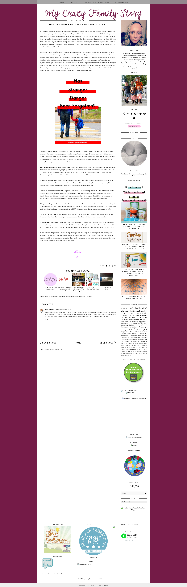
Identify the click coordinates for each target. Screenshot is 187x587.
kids (133, 317)
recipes (142, 334)
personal (124, 315)
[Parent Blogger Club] (114, 527)
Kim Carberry (49, 309)
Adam (142, 319)
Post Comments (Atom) (57, 349)
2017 (46, 296)
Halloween (132, 330)
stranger (89, 296)
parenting (138, 310)
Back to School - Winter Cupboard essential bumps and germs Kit (134, 226)
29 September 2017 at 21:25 (62, 309)
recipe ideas (124, 335)
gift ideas (142, 345)
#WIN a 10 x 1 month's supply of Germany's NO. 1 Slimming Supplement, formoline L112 (134, 272)
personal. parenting (138, 335)
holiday (135, 341)
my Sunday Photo (130, 334)
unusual (123, 355)
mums (145, 326)
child (126, 317)
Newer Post (49, 342)
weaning (123, 330)
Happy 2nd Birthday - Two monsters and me (134, 297)
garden (144, 351)
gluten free (144, 347)
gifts (130, 339)
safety (128, 345)
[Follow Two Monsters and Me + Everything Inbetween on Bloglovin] (134, 128)
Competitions (121, 2)
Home (61, 2)
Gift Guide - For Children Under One (93, 288)
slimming (125, 349)
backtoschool (135, 337)
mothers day (143, 339)
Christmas (143, 315)
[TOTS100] (130, 392)
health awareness (130, 319)
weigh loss (128, 355)
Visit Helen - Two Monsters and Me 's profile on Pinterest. (134, 175)
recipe (134, 328)
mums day (123, 347)
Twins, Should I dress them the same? (50, 288)
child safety (53, 296)
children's (124, 323)
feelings (144, 337)
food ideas (124, 321)
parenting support (72, 296)
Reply (46, 319)
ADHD (135, 345)
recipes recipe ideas (140, 353)
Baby (132, 313)
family (138, 308)
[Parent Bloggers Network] (134, 437)
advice (124, 351)
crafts (125, 339)
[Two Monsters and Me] (84, 564)
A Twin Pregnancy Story (107, 288)
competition (143, 317)
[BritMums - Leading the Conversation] (134, 398)
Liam (133, 315)
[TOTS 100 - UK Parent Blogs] (130, 390)
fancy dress (131, 351)
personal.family (126, 326)
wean (135, 339)
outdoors (130, 353)
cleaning (126, 341)
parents (82, 296)
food (141, 313)
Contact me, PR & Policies (97, 2)
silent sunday (138, 323)
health (123, 313)
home (140, 343)
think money (144, 349)
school (126, 328)
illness (137, 332)
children (62, 296)
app (138, 347)
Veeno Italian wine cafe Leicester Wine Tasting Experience (78, 289)
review (124, 308)
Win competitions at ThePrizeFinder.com (53, 574)
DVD (136, 343)
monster (144, 332)
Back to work (132, 347)
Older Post (107, 342)
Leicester (138, 351)
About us (74, 2)
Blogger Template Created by (93, 585)
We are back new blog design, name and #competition (64, 289)
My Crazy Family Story (93, 14)
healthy (138, 326)
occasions (123, 353)
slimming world (134, 349)
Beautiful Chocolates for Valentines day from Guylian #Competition (134, 246)
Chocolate (124, 337)
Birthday (130, 343)
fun (131, 332)
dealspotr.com (129, 540)
